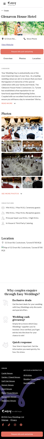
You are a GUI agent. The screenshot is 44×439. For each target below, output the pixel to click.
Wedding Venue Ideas (31, 379)
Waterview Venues (8, 401)
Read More (7, 103)
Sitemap (4, 420)
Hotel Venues (6, 389)
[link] (3, 424)
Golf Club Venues (8, 381)
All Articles (27, 375)
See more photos (10, 194)
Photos (22, 58)
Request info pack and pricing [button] (22, 52)
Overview (7, 58)
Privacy (14, 420)
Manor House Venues (9, 393)
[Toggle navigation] (4, 3)
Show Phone (32, 38)
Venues (4, 368)
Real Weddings (29, 383)
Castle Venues (7, 373)
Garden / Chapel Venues (10, 377)
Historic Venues (7, 385)
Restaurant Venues (8, 397)
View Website (7, 44)
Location (37, 58)
